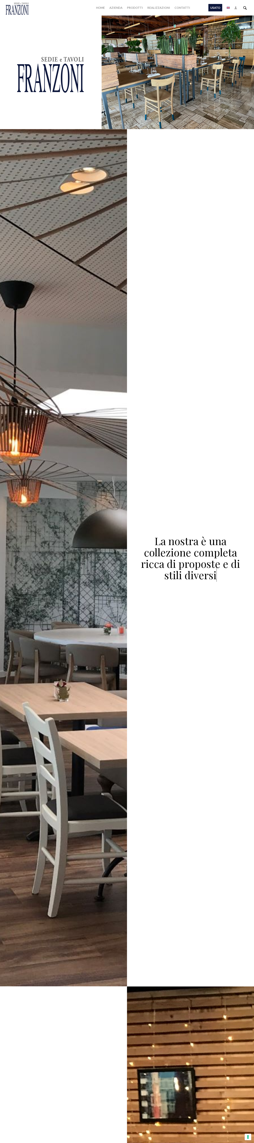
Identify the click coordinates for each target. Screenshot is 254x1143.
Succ (246, 72)
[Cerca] (245, 8)
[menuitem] (100, 8)
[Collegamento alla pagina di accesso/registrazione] (235, 8)
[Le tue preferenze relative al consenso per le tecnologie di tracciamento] (248, 1137)
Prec (109, 72)
